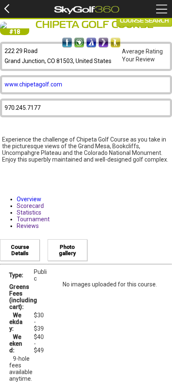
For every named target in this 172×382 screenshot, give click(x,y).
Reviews (28, 226)
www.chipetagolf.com (33, 84)
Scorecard (30, 205)
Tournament (33, 219)
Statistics (29, 212)
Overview (29, 199)
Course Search (144, 20)
